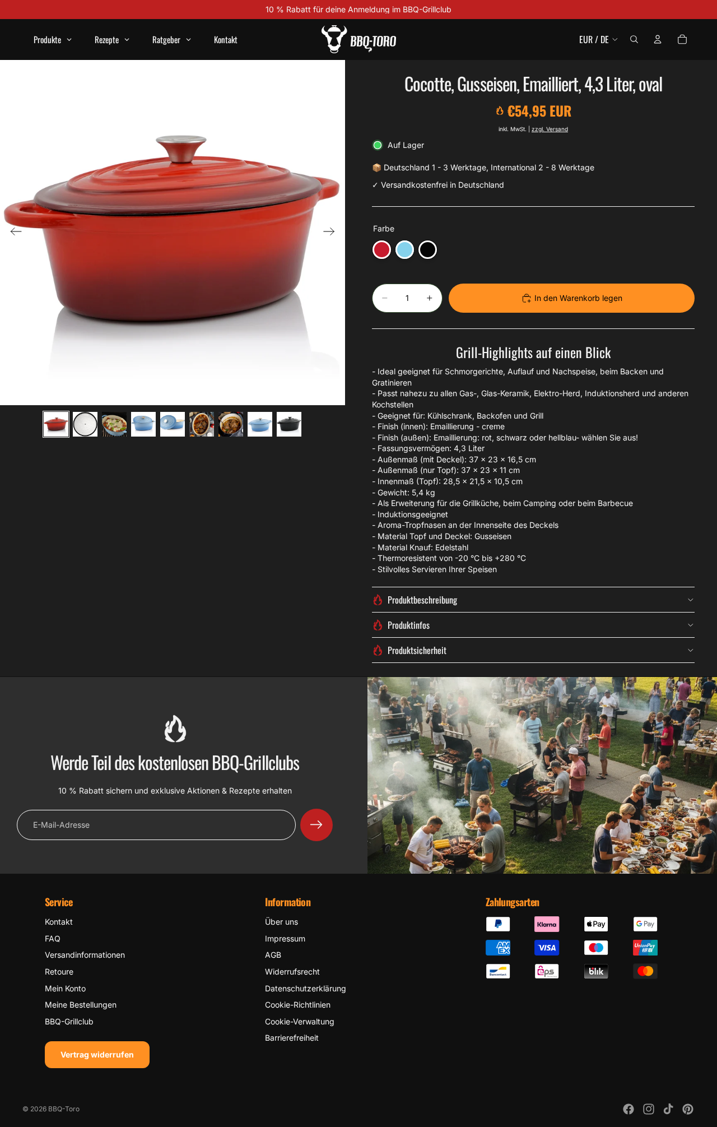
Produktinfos (409, 625)
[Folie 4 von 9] (143, 424)
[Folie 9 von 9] (289, 424)
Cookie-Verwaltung (299, 1021)
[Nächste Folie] (332, 232)
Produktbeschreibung (422, 599)
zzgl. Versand (550, 129)
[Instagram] (648, 1109)
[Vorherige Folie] (12, 232)
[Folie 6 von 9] (201, 424)
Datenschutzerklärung (305, 988)
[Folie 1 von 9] (56, 424)
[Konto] (657, 39)
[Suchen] (634, 39)
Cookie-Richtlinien (297, 1004)
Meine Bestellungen (81, 1004)
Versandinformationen (85, 954)
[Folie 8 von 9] (260, 424)
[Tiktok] (668, 1109)
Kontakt (59, 921)
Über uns (281, 921)
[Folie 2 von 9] (85, 424)
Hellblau (405, 249)
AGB (273, 954)
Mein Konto (65, 988)
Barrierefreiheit (292, 1037)
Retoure (59, 971)
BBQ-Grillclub (69, 1021)
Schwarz (427, 249)
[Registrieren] (316, 825)
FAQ (52, 938)
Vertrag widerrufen (97, 1054)
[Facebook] (628, 1109)
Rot (382, 249)
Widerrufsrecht (292, 971)
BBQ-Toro (64, 1109)
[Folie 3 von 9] (114, 424)
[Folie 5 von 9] (172, 424)
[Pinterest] (688, 1109)
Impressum (285, 938)
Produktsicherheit (417, 650)
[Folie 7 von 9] (230, 424)
